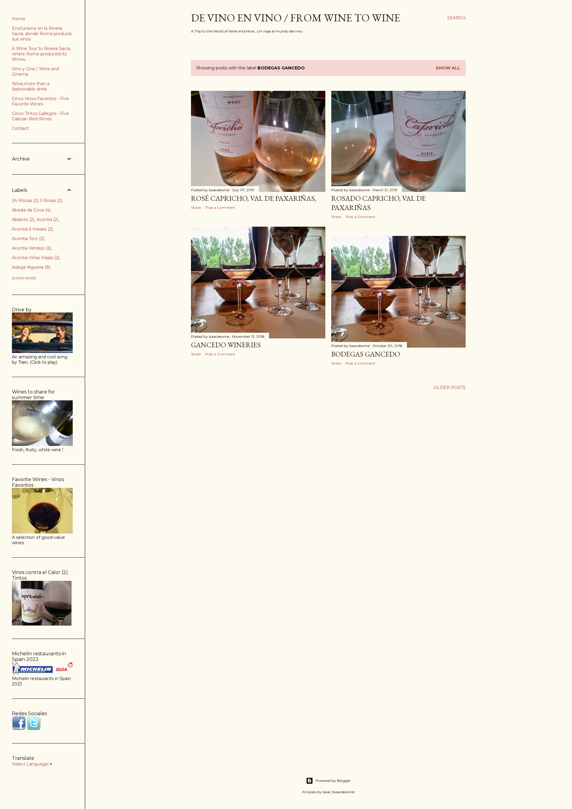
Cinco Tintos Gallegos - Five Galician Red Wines (40, 116)
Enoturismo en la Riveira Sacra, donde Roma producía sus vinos (42, 34)
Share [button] (196, 207)
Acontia (46, 219)
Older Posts (450, 387)
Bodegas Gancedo (365, 354)
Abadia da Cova (30, 210)
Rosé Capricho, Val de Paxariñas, (253, 198)
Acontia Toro (27, 238)
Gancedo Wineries (226, 344)
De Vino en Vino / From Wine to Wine (295, 18)
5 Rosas (50, 200)
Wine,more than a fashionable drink (30, 86)
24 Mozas (24, 200)
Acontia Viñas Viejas (35, 257)
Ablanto (22, 219)
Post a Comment (220, 207)
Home (18, 18)
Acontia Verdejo (31, 248)
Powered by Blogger (333, 780)
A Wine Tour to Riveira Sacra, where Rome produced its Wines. (41, 54)
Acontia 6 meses (32, 229)
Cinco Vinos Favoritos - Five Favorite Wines (40, 101)
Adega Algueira (30, 267)
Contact (20, 128)
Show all (448, 68)
